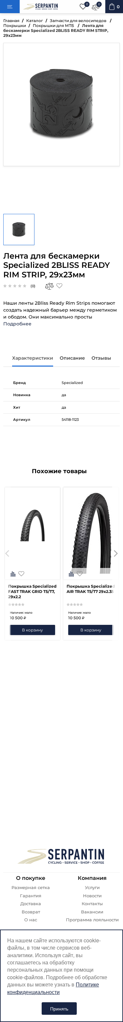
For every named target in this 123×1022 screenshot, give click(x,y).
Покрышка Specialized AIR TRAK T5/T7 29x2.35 (91, 589)
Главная (11, 20)
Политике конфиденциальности (53, 988)
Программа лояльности (92, 920)
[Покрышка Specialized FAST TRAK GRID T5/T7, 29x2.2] (32, 574)
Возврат (31, 912)
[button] (7, 563)
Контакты (92, 904)
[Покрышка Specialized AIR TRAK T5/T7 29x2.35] (90, 574)
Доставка (30, 904)
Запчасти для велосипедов (78, 20)
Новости (92, 896)
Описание (72, 358)
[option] (32, 564)
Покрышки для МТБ (54, 25)
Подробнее (17, 324)
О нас (30, 920)
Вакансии (92, 912)
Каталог (34, 20)
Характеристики (32, 358)
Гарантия (30, 896)
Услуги (92, 887)
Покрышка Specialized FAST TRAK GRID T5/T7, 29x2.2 (32, 591)
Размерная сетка (30, 887)
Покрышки (14, 25)
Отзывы (101, 358)
